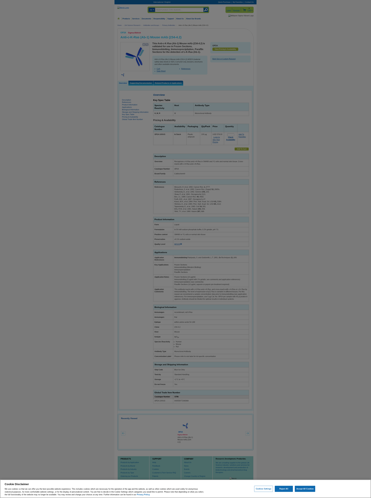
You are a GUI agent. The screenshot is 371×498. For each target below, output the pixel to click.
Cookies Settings (263, 489)
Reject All (283, 489)
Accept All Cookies (305, 489)
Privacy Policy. (143, 494)
